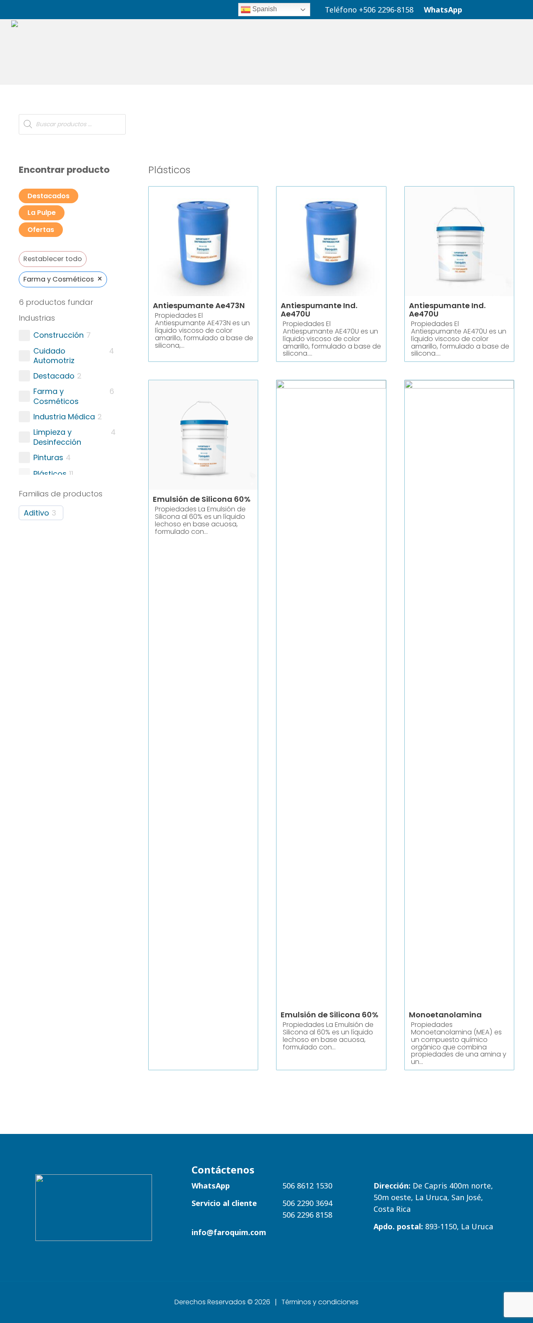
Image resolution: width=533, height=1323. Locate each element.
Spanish (264, 8)
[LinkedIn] (477, 9)
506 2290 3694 (307, 1203)
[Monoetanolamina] (459, 692)
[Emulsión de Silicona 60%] (331, 692)
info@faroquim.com (229, 1232)
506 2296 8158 (307, 1215)
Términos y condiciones (320, 1302)
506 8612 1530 (307, 1186)
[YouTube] (501, 9)
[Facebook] (489, 9)
